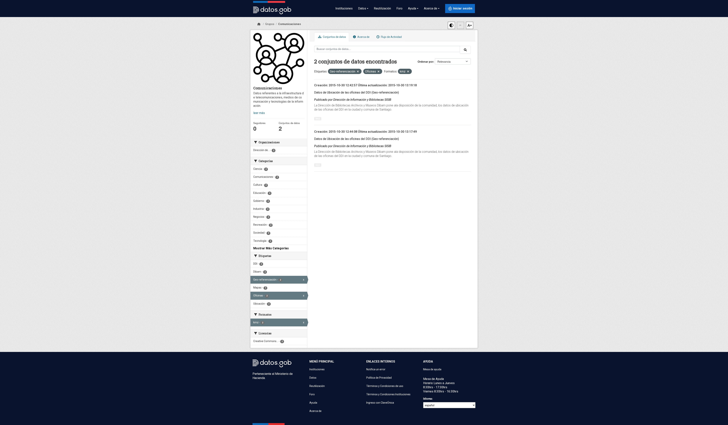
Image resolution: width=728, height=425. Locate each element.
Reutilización (382, 8)
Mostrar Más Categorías (271, 248)
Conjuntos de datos (334, 36)
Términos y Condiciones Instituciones (388, 394)
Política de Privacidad (379, 377)
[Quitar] (358, 72)
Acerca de (363, 36)
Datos (312, 377)
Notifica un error (375, 369)
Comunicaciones (289, 24)
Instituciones (344, 8)
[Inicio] (258, 24)
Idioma (427, 398)
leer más (259, 113)
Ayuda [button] (412, 8)
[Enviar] (465, 50)
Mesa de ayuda (432, 369)
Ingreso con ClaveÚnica (380, 402)
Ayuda (313, 402)
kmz (318, 118)
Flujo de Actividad (391, 36)
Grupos (269, 24)
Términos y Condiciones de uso (384, 386)
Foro (399, 8)
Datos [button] (362, 8)
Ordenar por (425, 61)
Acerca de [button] (430, 8)
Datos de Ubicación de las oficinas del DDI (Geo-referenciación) (356, 92)
